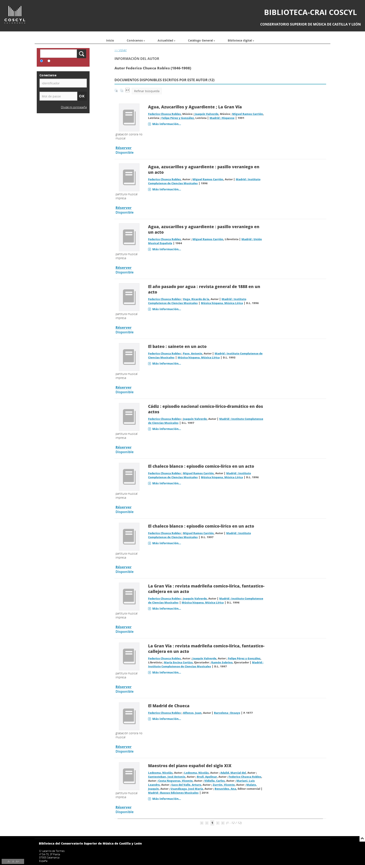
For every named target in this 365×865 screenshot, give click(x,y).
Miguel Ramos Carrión (247, 114)
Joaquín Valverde (206, 114)
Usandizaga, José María (186, 789)
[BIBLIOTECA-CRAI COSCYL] (14, 14)
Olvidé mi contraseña (74, 107)
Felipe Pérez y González (177, 118)
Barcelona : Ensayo (227, 713)
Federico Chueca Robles (164, 114)
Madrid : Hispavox (222, 118)
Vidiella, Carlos (214, 781)
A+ (17, 861)
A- (9, 861)
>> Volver (120, 50)
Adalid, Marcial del (233, 773)
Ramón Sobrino (222, 662)
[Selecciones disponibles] (127, 91)
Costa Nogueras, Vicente (175, 781)
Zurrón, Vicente (224, 785)
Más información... (166, 124)
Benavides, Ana (225, 789)
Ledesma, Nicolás (160, 773)
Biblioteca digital (240, 40)
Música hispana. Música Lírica (222, 303)
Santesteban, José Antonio (166, 777)
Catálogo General (200, 40)
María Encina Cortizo (178, 662)
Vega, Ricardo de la (196, 299)
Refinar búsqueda (146, 91)
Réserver (124, 148)
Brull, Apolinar (207, 777)
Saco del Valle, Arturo (186, 785)
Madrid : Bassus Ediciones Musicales (173, 793)
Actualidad (165, 40)
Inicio (110, 40)
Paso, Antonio (192, 353)
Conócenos (135, 40)
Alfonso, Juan (192, 713)
